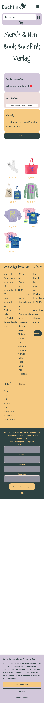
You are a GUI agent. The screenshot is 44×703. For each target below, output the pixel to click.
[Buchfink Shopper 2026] (31, 158)
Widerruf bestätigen (22, 486)
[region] (22, 679)
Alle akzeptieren (22, 684)
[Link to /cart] (21, 23)
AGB (19, 435)
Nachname (22, 474)
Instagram (9, 403)
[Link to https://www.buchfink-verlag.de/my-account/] (38, 17)
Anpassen (22, 691)
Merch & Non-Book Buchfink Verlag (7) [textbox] (22, 105)
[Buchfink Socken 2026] (13, 158)
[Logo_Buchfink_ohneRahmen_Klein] (14, 4)
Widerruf (25, 435)
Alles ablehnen (22, 697)
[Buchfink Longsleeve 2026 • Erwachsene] (31, 183)
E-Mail (22, 454)
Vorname (22, 464)
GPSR (26, 438)
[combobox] (22, 105)
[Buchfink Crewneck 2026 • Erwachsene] (13, 208)
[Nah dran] (41, 657)
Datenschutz (11, 678)
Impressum (34, 432)
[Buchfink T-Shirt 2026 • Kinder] (13, 232)
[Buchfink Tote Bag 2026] (13, 183)
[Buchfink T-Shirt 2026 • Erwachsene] (31, 208)
